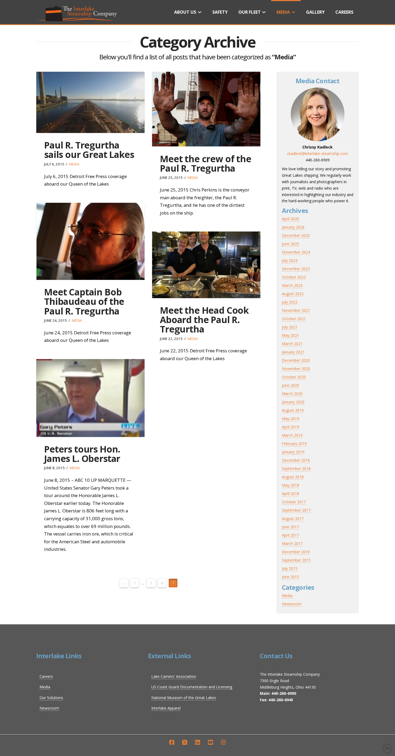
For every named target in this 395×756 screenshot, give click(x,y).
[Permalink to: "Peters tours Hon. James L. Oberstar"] (90, 398)
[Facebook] (171, 742)
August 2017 (293, 518)
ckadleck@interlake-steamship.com (317, 153)
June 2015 (290, 576)
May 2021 (290, 335)
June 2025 (290, 243)
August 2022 (293, 293)
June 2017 (290, 526)
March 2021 (292, 343)
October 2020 (294, 376)
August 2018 (293, 476)
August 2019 (293, 410)
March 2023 (292, 285)
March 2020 (292, 393)
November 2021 (296, 310)
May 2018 (290, 485)
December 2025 (296, 235)
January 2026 (293, 227)
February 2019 (294, 443)
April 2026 (290, 218)
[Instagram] (223, 742)
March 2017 (292, 543)
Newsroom (291, 603)
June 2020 (290, 385)
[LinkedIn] (197, 742)
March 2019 (292, 435)
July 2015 (289, 568)
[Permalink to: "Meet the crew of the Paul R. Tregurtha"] (206, 109)
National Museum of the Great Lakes (183, 697)
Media (74, 164)
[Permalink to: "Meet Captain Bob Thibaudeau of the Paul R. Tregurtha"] (90, 241)
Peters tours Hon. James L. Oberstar (82, 454)
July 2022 (289, 302)
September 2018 (296, 468)
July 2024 (289, 260)
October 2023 (294, 277)
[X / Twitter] (184, 742)
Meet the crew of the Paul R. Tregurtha (205, 163)
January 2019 (293, 451)
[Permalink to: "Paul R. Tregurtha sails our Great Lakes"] (90, 102)
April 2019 (290, 426)
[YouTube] (210, 742)
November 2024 (296, 252)
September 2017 (296, 510)
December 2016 (296, 551)
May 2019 (290, 418)
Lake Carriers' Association (173, 676)
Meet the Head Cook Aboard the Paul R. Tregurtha (204, 319)
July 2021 (289, 327)
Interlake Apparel (166, 708)
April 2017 (290, 535)
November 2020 (296, 368)
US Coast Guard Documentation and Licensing (191, 686)
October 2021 (294, 318)
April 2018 (290, 493)
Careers (46, 676)
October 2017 (294, 501)
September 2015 (296, 560)
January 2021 (293, 352)
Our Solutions (51, 697)
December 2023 (296, 268)
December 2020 (296, 360)
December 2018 (296, 460)
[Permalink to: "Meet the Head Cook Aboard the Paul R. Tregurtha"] (206, 264)
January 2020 (293, 401)
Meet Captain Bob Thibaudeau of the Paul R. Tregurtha (84, 301)
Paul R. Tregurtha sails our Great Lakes (89, 150)
